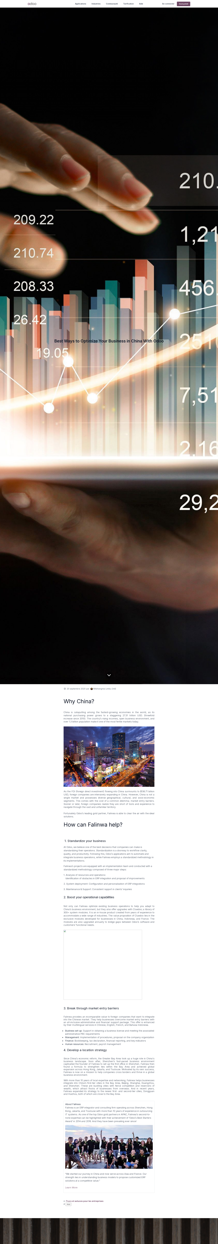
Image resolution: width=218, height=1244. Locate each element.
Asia (68, 1204)
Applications (80, 4)
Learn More (71, 1187)
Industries (96, 4)
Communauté (112, 4)
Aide (141, 4)
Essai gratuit (183, 4)
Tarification (128, 4)
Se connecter (168, 4)
